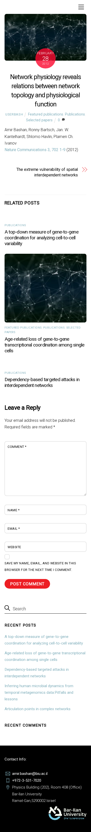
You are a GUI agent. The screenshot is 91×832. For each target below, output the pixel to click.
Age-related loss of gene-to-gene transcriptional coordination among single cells (44, 345)
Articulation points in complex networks (38, 709)
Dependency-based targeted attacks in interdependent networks (42, 382)
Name (13, 510)
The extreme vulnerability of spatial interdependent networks (47, 172)
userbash (14, 114)
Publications (75, 114)
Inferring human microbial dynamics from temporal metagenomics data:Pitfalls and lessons (39, 693)
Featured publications (45, 114)
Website (14, 547)
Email (14, 528)
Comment (17, 447)
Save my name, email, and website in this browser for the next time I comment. (40, 566)
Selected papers (39, 120)
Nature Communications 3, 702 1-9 (35, 149)
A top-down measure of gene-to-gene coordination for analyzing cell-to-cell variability (41, 237)
